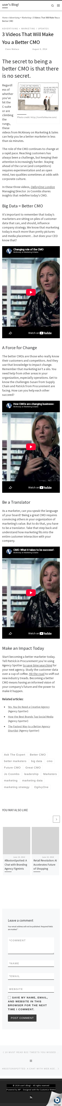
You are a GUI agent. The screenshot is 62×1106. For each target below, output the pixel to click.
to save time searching (37, 665)
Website (16, 989)
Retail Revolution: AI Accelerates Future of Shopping (45, 864)
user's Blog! (25, 1085)
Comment (17, 940)
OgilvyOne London (43, 187)
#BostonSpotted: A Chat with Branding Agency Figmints (16, 864)
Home (5, 17)
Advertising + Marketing (20, 17)
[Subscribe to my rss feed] (31, 1097)
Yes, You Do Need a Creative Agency (29, 707)
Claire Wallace (12, 49)
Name (14, 963)
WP (19, 1089)
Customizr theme (48, 1089)
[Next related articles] (56, 819)
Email (14, 976)
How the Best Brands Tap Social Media (30, 716)
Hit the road (37, 674)
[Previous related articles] (49, 819)
